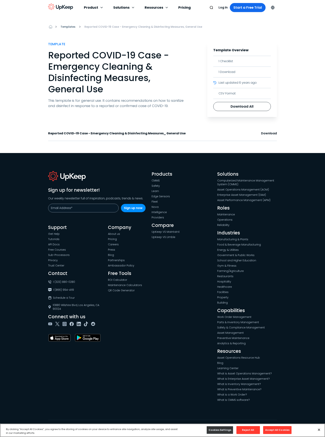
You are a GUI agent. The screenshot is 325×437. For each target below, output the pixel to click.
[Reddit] (94, 324)
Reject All (248, 430)
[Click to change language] (273, 7)
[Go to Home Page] (60, 7)
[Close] (319, 430)
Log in (223, 7)
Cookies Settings (220, 430)
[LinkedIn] (79, 324)
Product (91, 7)
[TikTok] (87, 324)
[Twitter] (58, 324)
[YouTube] (51, 324)
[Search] (211, 7)
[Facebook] (72, 324)
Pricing (184, 7)
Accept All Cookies (277, 430)
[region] (162, 430)
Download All (242, 106)
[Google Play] (88, 338)
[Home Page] (50, 26)
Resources (154, 7)
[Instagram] (65, 324)
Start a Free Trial (247, 7)
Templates (68, 27)
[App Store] (60, 338)
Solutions (121, 7)
